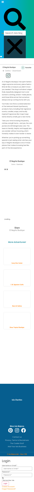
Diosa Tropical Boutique (17, 327)
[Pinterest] (10, 430)
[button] (5, 2)
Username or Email (9, 465)
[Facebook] (23, 430)
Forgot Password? (9, 489)
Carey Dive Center (17, 263)
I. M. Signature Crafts (17, 285)
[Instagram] (17, 430)
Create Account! (8, 487)
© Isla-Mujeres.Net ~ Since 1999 (17, 454)
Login (5, 483)
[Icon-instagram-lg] (8, 75)
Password (6, 472)
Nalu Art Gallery (17, 306)
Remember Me (8, 480)
